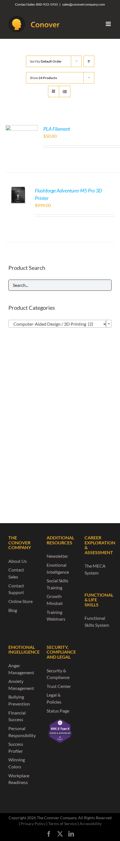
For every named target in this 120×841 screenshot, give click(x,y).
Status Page (58, 710)
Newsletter (57, 556)
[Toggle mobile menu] (109, 24)
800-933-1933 (47, 4)
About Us (17, 561)
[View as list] (64, 91)
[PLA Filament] (22, 128)
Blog (12, 610)
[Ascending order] (88, 61)
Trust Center (59, 686)
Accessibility (91, 823)
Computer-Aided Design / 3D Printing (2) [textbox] (58, 324)
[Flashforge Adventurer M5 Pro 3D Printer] (18, 190)
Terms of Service (62, 823)
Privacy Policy (33, 823)
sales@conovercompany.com (83, 4)
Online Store (20, 601)
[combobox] (60, 324)
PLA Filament (56, 129)
